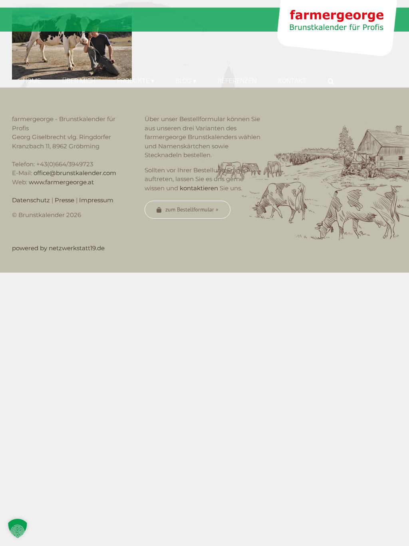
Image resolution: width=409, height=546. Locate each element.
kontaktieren (199, 188)
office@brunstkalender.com (75, 173)
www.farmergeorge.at (61, 182)
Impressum (96, 200)
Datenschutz (31, 200)
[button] (331, 80)
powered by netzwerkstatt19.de (58, 248)
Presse (64, 200)
